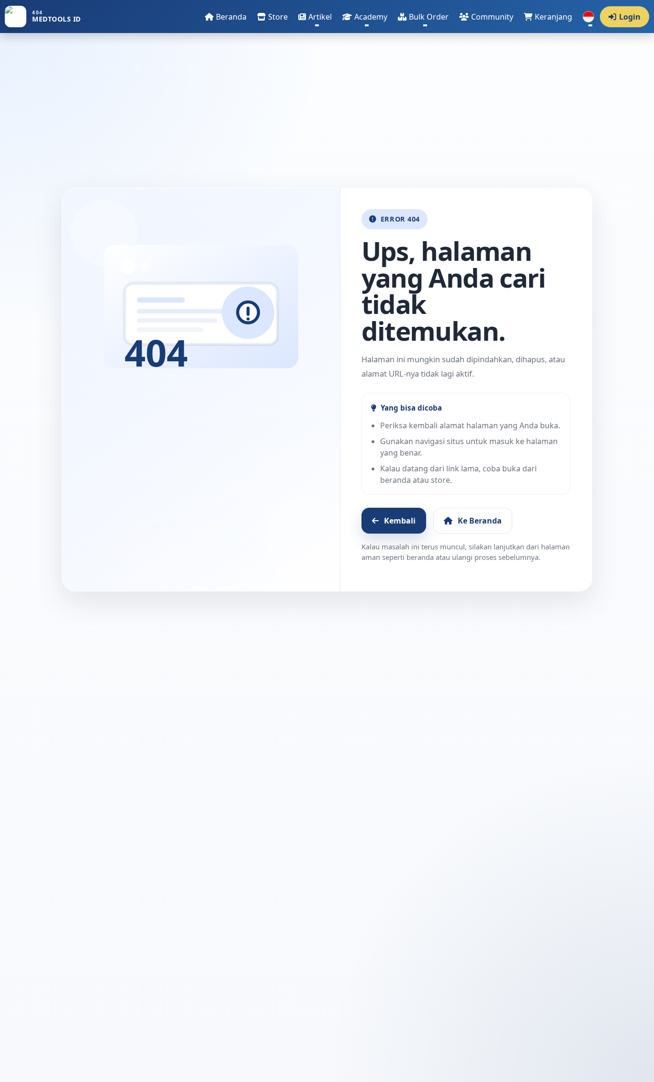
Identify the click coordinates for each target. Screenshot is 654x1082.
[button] (315, 16)
